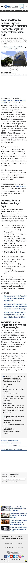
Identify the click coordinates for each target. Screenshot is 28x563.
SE (7, 412)
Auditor (15, 394)
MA (15, 408)
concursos (4, 440)
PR (8, 410)
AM (14, 10)
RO (21, 410)
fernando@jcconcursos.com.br (8, 73)
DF (22, 10)
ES (25, 10)
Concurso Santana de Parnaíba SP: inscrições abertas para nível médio (15, 298)
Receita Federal (7, 384)
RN (16, 410)
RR (23, 410)
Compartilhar (14, 69)
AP (11, 10)
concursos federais (13, 440)
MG (23, 408)
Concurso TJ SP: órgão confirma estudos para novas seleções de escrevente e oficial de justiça (15, 306)
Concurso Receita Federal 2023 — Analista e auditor (12, 48)
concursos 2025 (5, 443)
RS (18, 410)
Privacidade (19, 547)
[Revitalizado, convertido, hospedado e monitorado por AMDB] (26, 560)
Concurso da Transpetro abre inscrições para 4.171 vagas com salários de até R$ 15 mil (15, 314)
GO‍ (12, 408)
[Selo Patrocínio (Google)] (21, 6)
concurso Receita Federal (10, 100)
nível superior (20, 186)
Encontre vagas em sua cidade (9, 476)
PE (10, 410)
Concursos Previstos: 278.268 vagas (11, 449)
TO (10, 412)
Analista (10, 394)
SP (5, 412)
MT (17, 408)
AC (5, 10)
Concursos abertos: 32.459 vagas (11, 446)
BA (17, 10)
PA (3, 410)
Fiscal (16, 396)
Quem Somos (9, 544)
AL (8, 10)
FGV (13, 403)
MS (20, 408)
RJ (14, 410)
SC (3, 412)
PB (6, 410)
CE (19, 10)
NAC (2, 10)
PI (12, 410)
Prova (9, 429)
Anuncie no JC (9, 547)
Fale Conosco (19, 544)
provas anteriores (16, 443)
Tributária (21, 396)
